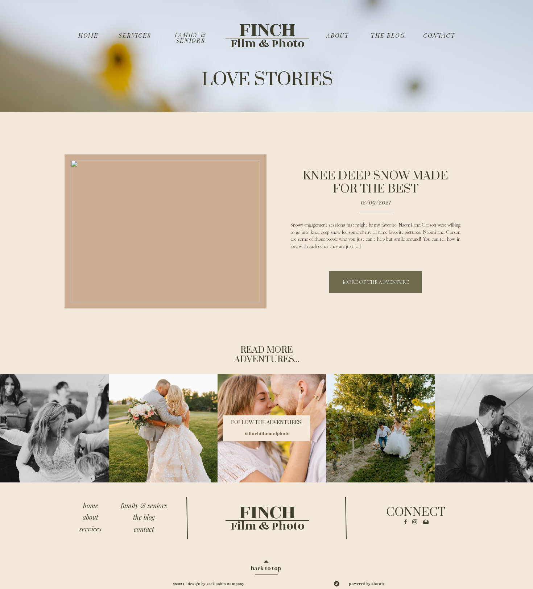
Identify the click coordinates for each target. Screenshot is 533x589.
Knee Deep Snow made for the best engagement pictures (375, 189)
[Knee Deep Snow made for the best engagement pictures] (165, 231)
